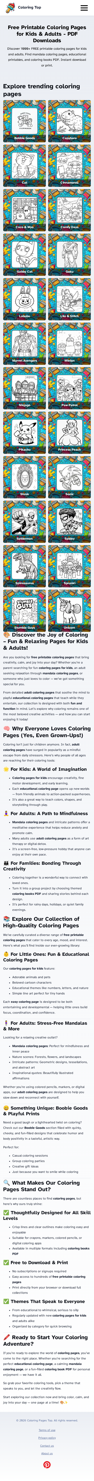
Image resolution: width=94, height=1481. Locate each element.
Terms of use (47, 1430)
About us (47, 1453)
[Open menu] (84, 8)
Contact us (47, 1445)
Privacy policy (47, 1437)
